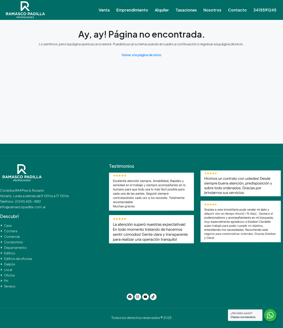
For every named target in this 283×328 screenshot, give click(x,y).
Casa (7, 225)
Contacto (237, 9)
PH (6, 281)
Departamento (15, 248)
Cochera (10, 231)
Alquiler (162, 9)
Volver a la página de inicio (141, 55)
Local (8, 270)
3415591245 (264, 9)
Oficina (9, 275)
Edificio (9, 253)
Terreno (9, 286)
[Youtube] (145, 297)
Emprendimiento (132, 9)
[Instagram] (137, 297)
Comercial (12, 236)
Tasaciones (186, 9)
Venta (104, 9)
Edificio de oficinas (18, 259)
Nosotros (212, 9)
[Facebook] (130, 297)
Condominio (13, 242)
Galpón (9, 264)
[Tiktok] (153, 297)
